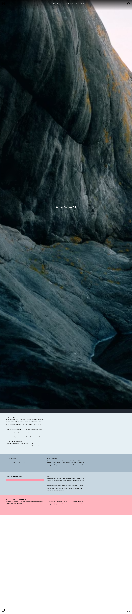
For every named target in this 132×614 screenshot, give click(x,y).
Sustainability (69, 3)
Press (77, 3)
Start (49, 3)
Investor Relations (57, 3)
